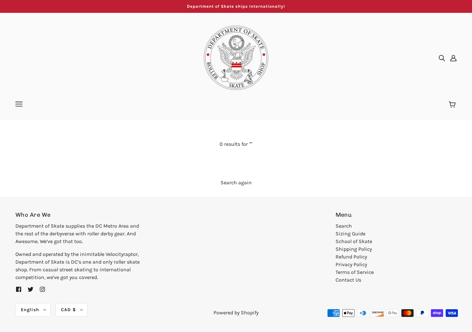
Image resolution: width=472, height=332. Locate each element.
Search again (236, 182)
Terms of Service (355, 272)
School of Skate (354, 241)
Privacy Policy (351, 264)
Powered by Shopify (236, 313)
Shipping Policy (354, 249)
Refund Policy (351, 257)
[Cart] (453, 105)
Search (344, 226)
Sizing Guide (350, 234)
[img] (442, 57)
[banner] (236, 57)
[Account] (453, 57)
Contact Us (348, 280)
